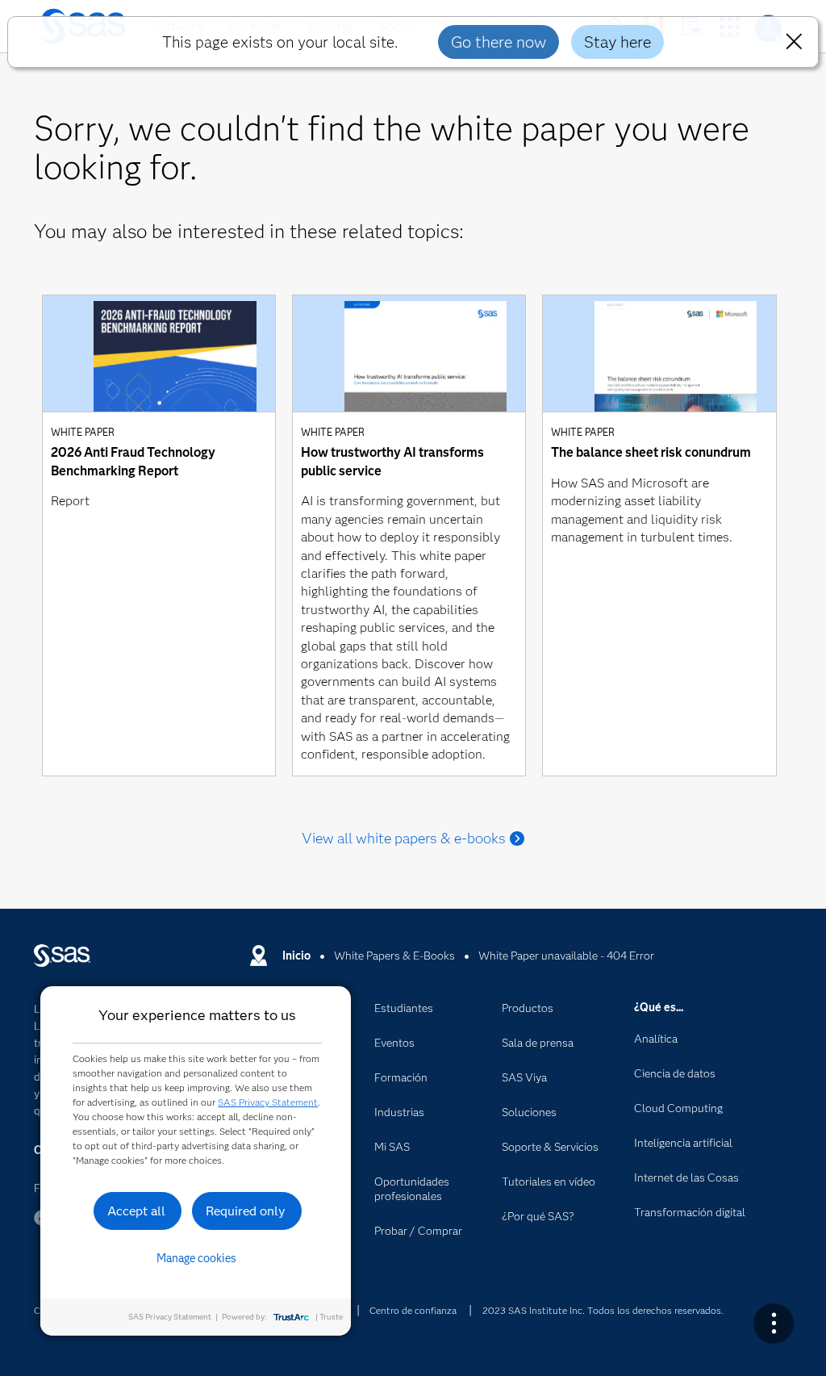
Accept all (136, 1211)
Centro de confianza (413, 1310)
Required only (246, 1211)
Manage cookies (196, 1258)
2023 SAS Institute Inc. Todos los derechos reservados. (603, 1310)
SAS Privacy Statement (268, 1102)
